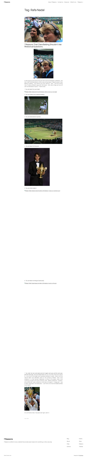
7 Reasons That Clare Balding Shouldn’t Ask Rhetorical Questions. (43, 45)
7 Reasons (7, 2)
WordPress (81, 455)
